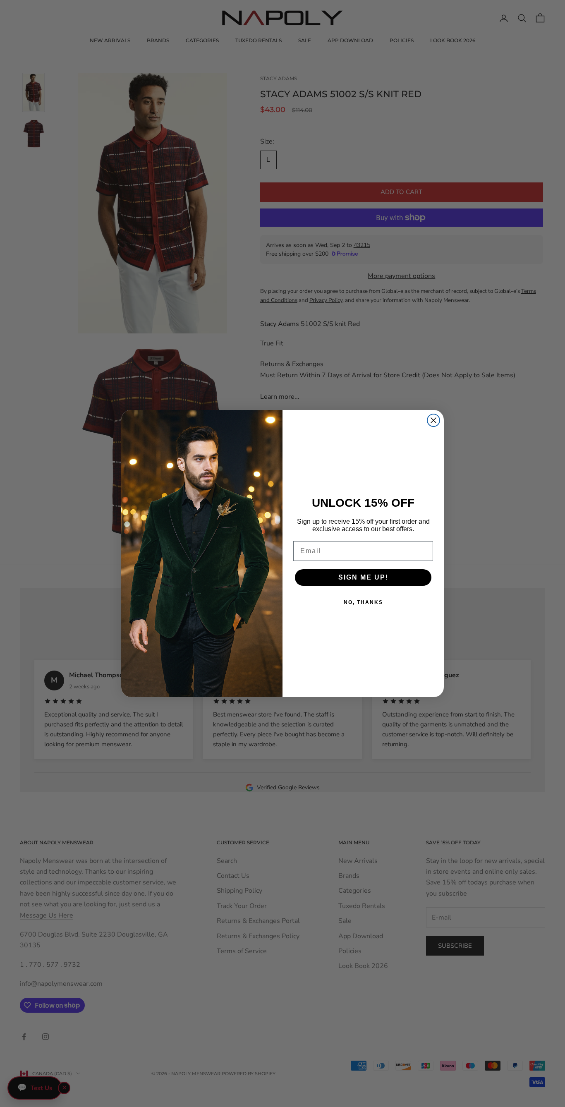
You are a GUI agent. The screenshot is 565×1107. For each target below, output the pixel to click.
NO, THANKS (363, 602)
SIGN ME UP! (363, 577)
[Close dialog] (433, 420)
